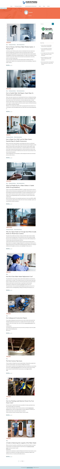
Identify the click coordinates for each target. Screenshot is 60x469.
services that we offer (29, 323)
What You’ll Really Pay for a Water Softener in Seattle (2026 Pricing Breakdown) (20, 186)
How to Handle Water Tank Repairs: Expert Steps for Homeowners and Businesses (19, 94)
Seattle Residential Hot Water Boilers (30, 6)
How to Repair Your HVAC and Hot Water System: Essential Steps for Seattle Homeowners (19, 140)
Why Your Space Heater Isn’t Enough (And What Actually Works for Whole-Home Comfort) (21, 232)
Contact (48, 6)
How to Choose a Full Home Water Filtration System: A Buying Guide (20, 48)
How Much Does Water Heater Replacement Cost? (19, 276)
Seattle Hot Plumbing (30, 467)
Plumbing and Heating (18, 6)
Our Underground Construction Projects (16, 318)
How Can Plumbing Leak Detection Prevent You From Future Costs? (20, 402)
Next (22, 461)
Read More (8, 65)
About (40, 6)
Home (11, 6)
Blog (44, 6)
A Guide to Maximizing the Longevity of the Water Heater (21, 443)
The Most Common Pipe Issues (14, 361)
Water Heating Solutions (20, 44)
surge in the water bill (15, 367)
